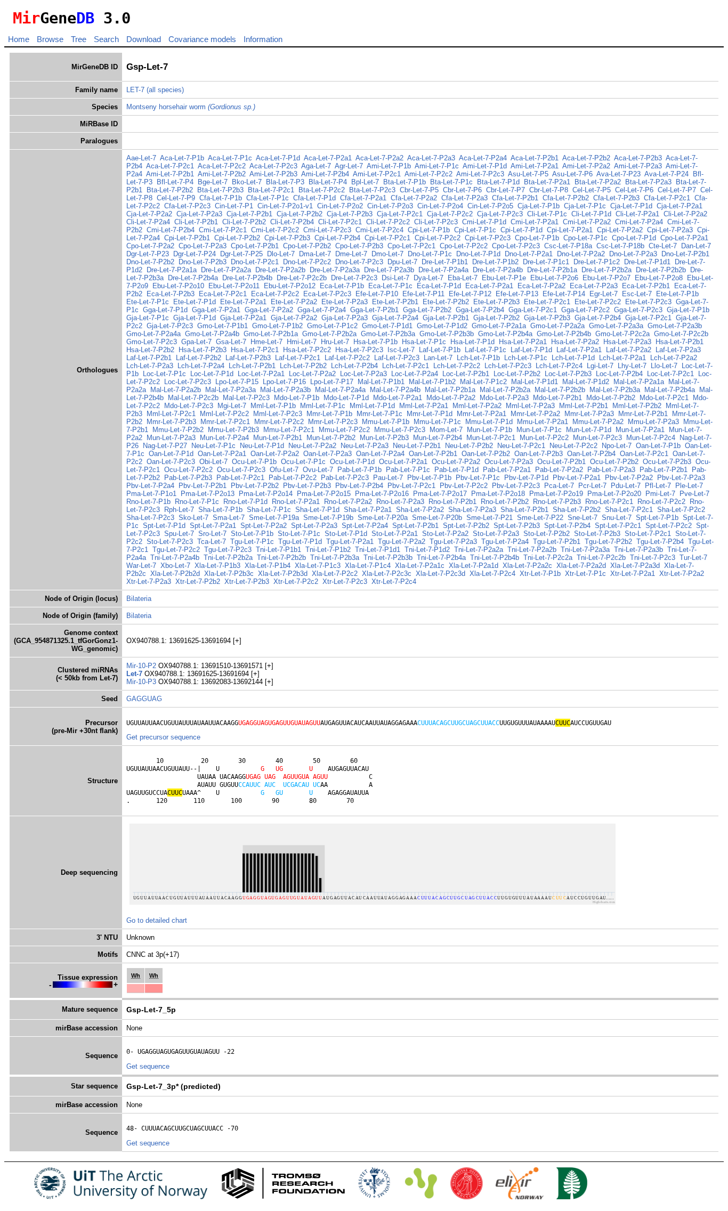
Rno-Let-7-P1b (148, 502)
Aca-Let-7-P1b (182, 158)
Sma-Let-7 (229, 518)
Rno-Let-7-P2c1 (609, 502)
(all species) (165, 90)
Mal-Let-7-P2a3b (285, 390)
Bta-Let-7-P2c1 (271, 190)
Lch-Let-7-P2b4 (354, 366)
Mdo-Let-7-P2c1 (664, 398)
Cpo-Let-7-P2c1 (411, 246)
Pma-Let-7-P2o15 (324, 494)
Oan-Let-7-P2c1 (644, 454)
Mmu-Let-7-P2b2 (178, 430)
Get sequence (147, 1066)
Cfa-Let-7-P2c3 (187, 206)
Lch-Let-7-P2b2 (303, 366)
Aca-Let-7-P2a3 (431, 158)
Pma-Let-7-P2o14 (266, 494)
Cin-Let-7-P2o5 (490, 206)
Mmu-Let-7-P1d (489, 422)
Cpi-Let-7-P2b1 (187, 238)
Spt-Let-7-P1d (164, 526)
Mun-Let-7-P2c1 (490, 438)
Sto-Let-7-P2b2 (546, 534)
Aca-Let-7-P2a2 (379, 158)
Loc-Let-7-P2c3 (187, 382)
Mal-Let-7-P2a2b (175, 390)
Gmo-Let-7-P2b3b (446, 334)
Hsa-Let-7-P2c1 (255, 350)
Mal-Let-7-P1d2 (585, 382)
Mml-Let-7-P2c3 (277, 414)
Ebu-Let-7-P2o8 (659, 278)
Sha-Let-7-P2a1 (368, 510)
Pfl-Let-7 (658, 486)
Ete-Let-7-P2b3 (496, 302)
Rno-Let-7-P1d (245, 502)
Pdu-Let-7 (626, 486)
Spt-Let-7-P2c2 (668, 526)
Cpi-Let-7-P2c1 (387, 238)
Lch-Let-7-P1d (573, 358)
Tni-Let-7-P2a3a (585, 550)
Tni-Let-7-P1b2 (328, 550)
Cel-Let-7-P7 (677, 190)
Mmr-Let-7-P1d (429, 414)
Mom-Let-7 (446, 430)
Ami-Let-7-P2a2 (586, 166)
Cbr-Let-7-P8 (548, 190)
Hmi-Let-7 (302, 342)
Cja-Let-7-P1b (538, 206)
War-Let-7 (141, 566)
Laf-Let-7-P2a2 (628, 350)
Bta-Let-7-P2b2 (170, 190)
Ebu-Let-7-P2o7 (606, 278)
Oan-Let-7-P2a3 (327, 454)
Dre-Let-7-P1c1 (546, 262)
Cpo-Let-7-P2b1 (255, 246)
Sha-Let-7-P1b (220, 510)
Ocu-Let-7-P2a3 (508, 462)
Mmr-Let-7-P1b (329, 414)
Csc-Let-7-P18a (568, 246)
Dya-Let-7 (428, 278)
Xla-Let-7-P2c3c (386, 574)
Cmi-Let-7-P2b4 (171, 230)
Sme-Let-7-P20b (437, 518)
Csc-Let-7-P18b (620, 246)
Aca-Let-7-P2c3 (273, 166)
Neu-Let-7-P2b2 (469, 446)
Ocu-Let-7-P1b (254, 462)
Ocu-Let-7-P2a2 (456, 462)
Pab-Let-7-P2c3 (345, 478)
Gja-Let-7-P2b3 (547, 318)
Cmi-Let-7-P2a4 (639, 222)
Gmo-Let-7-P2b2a (329, 334)
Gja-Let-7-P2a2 (294, 318)
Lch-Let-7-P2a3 (149, 366)
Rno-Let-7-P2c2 (661, 502)
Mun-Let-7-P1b (489, 430)
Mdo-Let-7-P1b (296, 398)
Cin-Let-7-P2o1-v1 (285, 206)
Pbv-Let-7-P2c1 (411, 486)
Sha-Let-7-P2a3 (472, 510)
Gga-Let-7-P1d (165, 310)
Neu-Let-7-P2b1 (417, 446)
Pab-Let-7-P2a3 (611, 470)
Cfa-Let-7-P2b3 (616, 198)
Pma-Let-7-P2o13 (207, 494)
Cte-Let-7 (663, 246)
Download (143, 39)
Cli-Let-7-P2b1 (196, 222)
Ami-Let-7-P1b (389, 166)
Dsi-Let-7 (395, 278)
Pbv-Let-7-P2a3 (681, 478)
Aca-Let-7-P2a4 (483, 158)
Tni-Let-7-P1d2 (427, 550)
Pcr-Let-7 (592, 486)
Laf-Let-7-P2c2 (347, 358)
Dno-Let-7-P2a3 (633, 254)
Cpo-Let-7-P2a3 (203, 246)
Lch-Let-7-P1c (525, 358)
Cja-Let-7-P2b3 (350, 214)
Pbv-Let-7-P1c (478, 478)
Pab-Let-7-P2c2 (293, 478)
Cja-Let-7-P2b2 (299, 214)
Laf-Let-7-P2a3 (678, 350)
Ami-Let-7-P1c (437, 166)
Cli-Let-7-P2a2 (685, 214)
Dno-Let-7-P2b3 (203, 262)
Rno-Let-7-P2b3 (557, 502)
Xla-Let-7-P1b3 (217, 566)
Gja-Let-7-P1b (688, 310)
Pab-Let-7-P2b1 (663, 470)
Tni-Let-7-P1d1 (377, 550)
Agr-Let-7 (349, 166)
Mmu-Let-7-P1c (437, 422)
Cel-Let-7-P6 (634, 190)
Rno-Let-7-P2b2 (505, 502)
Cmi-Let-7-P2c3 (327, 230)
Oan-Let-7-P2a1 (222, 454)
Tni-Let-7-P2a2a (478, 550)
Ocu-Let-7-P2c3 (241, 470)
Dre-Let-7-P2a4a (443, 270)
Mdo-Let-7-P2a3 (504, 398)
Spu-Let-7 (179, 534)
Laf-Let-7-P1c (485, 350)
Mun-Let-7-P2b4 (437, 438)
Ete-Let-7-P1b (677, 294)
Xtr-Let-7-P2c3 (344, 582)
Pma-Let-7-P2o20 (614, 494)
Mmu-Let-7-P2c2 (344, 430)
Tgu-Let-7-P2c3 (228, 550)
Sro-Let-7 (212, 534)
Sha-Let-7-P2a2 (420, 510)
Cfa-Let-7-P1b (220, 198)
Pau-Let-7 (388, 478)
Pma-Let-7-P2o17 (440, 494)
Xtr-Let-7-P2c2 (295, 582)
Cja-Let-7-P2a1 (679, 206)
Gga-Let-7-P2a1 (216, 310)
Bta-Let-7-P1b (404, 182)
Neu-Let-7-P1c (213, 446)
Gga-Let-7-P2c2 (585, 310)
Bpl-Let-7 (365, 182)
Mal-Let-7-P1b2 (432, 382)
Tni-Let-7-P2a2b (531, 550)
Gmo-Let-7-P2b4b (564, 334)
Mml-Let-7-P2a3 (530, 406)
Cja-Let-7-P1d (631, 206)
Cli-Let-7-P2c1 (340, 222)
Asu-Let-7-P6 (572, 174)
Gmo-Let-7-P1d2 (442, 326)
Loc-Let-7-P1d (211, 374)
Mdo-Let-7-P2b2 (610, 398)
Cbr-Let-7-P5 (419, 190)
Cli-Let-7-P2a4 (148, 222)
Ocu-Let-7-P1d (352, 462)
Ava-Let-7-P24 (666, 174)
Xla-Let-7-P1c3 (318, 566)
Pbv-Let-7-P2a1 (577, 478)
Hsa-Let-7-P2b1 (679, 342)
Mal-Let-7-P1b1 (381, 382)
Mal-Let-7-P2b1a (450, 390)
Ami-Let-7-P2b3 (273, 174)
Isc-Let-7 (401, 350)
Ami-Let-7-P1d (485, 166)
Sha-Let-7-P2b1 (524, 510)
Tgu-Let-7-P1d (300, 542)
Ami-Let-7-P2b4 (325, 174)
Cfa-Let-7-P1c (267, 198)
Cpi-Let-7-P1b (429, 230)
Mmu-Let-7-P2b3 (233, 430)
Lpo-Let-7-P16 (284, 382)
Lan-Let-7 (438, 358)
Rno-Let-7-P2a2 (348, 502)
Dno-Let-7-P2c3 (359, 262)
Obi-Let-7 (213, 462)
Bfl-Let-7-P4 (175, 182)
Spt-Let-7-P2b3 (517, 526)
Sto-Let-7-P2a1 (394, 534)
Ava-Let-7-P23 (618, 174)
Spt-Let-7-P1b (657, 518)
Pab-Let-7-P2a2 (559, 470)
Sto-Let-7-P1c (299, 534)
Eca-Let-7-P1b (342, 286)
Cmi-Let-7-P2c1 (223, 230)
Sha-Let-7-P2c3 (150, 518)
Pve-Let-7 (694, 494)
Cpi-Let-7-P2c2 (437, 238)
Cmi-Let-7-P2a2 (587, 222)
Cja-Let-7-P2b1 (249, 214)
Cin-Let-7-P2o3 (390, 206)
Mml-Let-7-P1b (273, 406)
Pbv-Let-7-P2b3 (307, 486)
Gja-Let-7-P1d (194, 318)
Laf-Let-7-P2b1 (149, 358)
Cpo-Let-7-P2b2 (307, 246)
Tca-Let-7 (211, 542)
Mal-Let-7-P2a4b (395, 390)
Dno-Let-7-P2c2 (307, 262)
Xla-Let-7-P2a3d (635, 566)
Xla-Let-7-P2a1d (473, 566)
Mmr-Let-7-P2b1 (643, 414)
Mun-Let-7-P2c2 (544, 438)
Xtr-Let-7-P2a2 (681, 574)
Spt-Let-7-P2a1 (213, 526)
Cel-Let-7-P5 (591, 190)
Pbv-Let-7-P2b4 (359, 486)
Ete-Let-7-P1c (147, 302)
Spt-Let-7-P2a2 (263, 526)
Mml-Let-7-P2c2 (224, 414)
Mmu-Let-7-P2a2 (598, 422)
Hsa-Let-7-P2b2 (150, 350)
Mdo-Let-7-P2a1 (397, 398)
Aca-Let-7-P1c (230, 158)
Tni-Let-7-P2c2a (547, 558)
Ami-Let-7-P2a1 (535, 166)
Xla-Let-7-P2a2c (527, 566)
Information (263, 39)
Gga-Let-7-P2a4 (321, 310)
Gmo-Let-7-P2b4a (505, 334)
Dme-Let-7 (351, 254)
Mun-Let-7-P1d (588, 430)
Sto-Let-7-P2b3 (597, 534)
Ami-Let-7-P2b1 (170, 174)
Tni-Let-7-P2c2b (601, 558)
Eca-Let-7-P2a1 (489, 286)
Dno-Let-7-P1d (478, 254)
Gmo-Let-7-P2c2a (622, 334)
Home (18, 39)
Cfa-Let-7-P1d (314, 198)
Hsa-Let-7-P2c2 (307, 350)
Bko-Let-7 (247, 182)
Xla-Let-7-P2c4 (492, 574)
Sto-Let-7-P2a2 (445, 534)
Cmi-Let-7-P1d (484, 222)
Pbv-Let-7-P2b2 (255, 486)
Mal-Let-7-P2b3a (614, 390)
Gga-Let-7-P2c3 (638, 310)
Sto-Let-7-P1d (346, 534)
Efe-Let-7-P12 (470, 294)
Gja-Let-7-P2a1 (243, 318)
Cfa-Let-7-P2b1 (515, 198)
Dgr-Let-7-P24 (194, 254)
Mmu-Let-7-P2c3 (399, 430)
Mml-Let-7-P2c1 (171, 414)
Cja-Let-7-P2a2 (149, 214)
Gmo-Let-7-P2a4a (153, 334)
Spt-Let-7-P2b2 (466, 526)
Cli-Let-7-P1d (591, 214)
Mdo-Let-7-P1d (346, 398)
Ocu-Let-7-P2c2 (188, 470)
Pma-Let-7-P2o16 (382, 494)
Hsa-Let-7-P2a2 (575, 342)
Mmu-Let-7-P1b (385, 422)
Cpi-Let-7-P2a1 (570, 230)
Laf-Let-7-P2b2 (198, 358)
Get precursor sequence (163, 737)
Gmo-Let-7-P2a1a (499, 326)
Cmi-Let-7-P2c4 (379, 230)
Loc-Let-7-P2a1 (261, 374)
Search (106, 39)
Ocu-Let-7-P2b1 (561, 462)
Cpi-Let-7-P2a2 (620, 230)
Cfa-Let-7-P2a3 (464, 198)
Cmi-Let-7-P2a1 (535, 222)
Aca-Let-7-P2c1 (170, 166)
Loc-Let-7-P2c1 (670, 374)
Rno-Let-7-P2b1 (452, 502)
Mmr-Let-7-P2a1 (481, 414)
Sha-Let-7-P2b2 (577, 510)
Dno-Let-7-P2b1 (685, 254)
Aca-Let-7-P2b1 (535, 158)
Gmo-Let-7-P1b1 (222, 326)
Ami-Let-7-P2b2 (222, 174)
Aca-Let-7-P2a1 (328, 158)
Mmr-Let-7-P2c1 (225, 422)
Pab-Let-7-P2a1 (507, 470)
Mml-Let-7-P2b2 (636, 406)
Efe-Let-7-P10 (376, 294)
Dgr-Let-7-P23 (147, 254)
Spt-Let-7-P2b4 (567, 526)
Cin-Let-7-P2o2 (340, 206)
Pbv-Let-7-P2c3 (516, 486)
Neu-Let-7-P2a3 (365, 446)
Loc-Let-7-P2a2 (312, 374)
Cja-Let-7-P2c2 (450, 214)
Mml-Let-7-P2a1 (423, 406)
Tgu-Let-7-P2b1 (556, 542)
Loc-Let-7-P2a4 (414, 374)
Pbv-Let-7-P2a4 (150, 486)
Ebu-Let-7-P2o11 (234, 286)
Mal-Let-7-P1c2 (483, 382)
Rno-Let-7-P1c (197, 502)
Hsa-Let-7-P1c (424, 342)
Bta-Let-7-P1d (498, 182)
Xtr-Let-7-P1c (585, 574)
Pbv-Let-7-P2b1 (203, 486)
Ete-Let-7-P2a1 (243, 302)
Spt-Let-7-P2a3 (314, 526)
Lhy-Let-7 (632, 366)
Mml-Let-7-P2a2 (476, 406)
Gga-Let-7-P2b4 (480, 310)
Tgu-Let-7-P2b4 (660, 542)
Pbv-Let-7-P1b (429, 478)
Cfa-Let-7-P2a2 (414, 198)
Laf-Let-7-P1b (439, 350)
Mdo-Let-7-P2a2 (450, 398)
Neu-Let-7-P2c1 (521, 446)
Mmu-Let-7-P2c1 (288, 430)
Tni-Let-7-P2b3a (334, 558)
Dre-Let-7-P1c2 (596, 262)
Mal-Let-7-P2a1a (638, 382)
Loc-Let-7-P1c (164, 374)
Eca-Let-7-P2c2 (275, 294)
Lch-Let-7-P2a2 (673, 358)
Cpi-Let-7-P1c (475, 230)
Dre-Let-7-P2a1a (172, 270)
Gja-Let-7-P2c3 (170, 326)
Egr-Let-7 (603, 294)
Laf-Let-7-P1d (531, 350)
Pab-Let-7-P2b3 (188, 478)
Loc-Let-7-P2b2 (517, 374)
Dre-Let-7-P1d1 (647, 262)
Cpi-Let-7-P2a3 (670, 230)
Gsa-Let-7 (231, 342)
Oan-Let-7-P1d (171, 454)
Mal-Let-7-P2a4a (340, 390)
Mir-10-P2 (142, 666)
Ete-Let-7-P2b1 (395, 302)
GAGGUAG (144, 699)
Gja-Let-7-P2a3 (344, 318)
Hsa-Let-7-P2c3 (359, 350)
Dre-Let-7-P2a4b (498, 270)
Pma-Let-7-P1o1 (151, 494)
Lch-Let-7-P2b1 (252, 366)
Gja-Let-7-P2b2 (496, 318)
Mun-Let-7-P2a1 (640, 430)
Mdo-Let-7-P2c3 (188, 406)
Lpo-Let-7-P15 (236, 382)
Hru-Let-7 (335, 342)
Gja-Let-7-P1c (147, 318)
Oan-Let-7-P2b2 (486, 454)
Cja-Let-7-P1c (585, 206)
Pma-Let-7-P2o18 (498, 494)
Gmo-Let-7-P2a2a (557, 326)
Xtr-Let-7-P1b (540, 574)
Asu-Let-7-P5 (528, 174)
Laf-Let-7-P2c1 (297, 358)
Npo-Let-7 (617, 446)
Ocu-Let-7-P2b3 (667, 462)
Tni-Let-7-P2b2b (281, 558)
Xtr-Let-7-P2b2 (197, 582)
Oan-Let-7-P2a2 (274, 454)
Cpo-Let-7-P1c (585, 238)
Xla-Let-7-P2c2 (335, 574)
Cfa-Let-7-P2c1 (667, 198)
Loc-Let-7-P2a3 (363, 374)
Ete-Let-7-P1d (194, 302)
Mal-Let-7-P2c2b (193, 398)
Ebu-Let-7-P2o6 (554, 278)
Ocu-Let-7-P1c (303, 462)
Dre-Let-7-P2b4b (247, 278)
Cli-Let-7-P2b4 (292, 222)
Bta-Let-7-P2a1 (547, 182)
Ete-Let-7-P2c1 (547, 302)
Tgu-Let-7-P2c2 (176, 550)
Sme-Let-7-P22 (540, 518)
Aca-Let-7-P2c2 (222, 166)
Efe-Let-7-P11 (423, 294)
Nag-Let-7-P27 (165, 446)
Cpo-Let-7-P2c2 (464, 246)
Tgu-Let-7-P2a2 (401, 542)
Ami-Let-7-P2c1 (377, 174)
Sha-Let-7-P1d (317, 510)
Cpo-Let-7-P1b (537, 238)
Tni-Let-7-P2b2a (228, 558)
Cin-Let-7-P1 (234, 206)
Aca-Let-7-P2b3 (638, 158)
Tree (78, 39)
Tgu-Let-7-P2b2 (608, 542)
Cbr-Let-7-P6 (462, 190)
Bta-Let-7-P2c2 (321, 190)
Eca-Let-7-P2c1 (223, 294)
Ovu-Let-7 (318, 470)
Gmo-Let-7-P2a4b (212, 334)
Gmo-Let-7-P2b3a (388, 334)
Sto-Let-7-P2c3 (170, 542)
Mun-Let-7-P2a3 (171, 438)
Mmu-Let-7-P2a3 (653, 422)
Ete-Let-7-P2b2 (446, 302)
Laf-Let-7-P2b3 (248, 358)
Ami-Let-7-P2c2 (428, 174)
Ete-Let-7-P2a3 (344, 302)
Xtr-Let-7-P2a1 (632, 574)
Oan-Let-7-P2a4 (380, 454)
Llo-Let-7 (664, 366)
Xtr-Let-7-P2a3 (148, 582)
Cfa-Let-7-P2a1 (363, 198)
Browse (50, 39)
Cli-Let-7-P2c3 (436, 222)
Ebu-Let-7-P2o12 (290, 286)
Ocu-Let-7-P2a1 (403, 462)
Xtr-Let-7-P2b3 (246, 582)
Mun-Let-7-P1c (539, 430)
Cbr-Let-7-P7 (505, 190)
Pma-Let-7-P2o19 (556, 494)
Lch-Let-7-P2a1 (622, 358)
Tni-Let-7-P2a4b (174, 558)
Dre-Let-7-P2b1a (552, 270)
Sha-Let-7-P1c (269, 510)
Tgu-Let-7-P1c (252, 542)
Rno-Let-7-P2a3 (400, 502)
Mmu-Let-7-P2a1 (542, 422)
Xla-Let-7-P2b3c (229, 574)
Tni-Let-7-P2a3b (638, 550)
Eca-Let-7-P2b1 (646, 286)
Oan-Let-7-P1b (658, 446)
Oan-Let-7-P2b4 (591, 454)
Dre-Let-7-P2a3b (389, 270)
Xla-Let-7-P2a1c (419, 566)
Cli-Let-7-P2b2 (244, 222)
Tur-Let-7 (693, 558)
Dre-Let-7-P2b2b (661, 270)
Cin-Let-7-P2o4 (440, 206)
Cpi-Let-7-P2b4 (337, 238)
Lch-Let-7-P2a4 (200, 366)
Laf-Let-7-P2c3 (396, 358)
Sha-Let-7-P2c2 (681, 510)
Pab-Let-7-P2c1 (240, 478)
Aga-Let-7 (316, 166)
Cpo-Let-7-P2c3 (516, 246)
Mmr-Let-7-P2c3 (333, 422)
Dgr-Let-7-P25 (241, 254)
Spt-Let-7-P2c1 (618, 526)
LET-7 (135, 90)
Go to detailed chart (156, 920)
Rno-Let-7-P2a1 (296, 502)
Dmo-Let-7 (387, 254)
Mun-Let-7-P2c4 (650, 438)
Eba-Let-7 (463, 278)
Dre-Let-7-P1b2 (495, 262)
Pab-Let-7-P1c (408, 470)
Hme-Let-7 (266, 342)
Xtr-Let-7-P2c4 (393, 582)
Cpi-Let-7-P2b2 (237, 238)
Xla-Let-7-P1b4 (267, 566)
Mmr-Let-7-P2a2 (535, 414)
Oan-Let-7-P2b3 (538, 454)
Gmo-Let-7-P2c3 (151, 342)
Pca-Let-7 (559, 486)
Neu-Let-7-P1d (262, 446)
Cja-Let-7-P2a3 (199, 214)
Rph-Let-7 (179, 510)
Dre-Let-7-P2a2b (280, 270)
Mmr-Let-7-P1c (379, 414)
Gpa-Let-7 (196, 342)
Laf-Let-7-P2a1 (579, 350)
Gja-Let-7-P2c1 (648, 318)
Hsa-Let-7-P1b (375, 342)
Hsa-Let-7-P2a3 (627, 342)
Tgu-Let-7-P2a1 (350, 542)
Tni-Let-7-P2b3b (387, 558)
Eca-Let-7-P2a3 (594, 286)
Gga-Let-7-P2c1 (532, 310)
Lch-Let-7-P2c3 (507, 366)
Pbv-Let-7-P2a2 (629, 478)
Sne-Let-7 (582, 518)
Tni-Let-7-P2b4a (441, 558)
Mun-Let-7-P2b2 (330, 438)
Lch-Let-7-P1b (478, 358)
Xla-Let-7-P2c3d (440, 574)
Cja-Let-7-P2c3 (500, 214)
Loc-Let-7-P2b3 (568, 374)
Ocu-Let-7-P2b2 (614, 462)
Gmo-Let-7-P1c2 (332, 326)
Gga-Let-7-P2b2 (427, 310)
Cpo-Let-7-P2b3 (359, 246)
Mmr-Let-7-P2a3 (589, 414)
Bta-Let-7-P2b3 (220, 190)
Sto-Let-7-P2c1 (648, 534)
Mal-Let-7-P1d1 (534, 382)
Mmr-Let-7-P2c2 (279, 422)
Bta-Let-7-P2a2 (598, 182)
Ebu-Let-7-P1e (504, 278)
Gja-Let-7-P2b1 (446, 318)
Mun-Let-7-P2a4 (224, 438)
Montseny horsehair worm (190, 107)
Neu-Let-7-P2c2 (573, 446)
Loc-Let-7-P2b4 (619, 374)
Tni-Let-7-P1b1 (278, 550)
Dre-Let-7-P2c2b (302, 278)
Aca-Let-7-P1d (278, 158)
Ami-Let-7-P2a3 (638, 166)
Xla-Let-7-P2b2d (175, 574)
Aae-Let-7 (141, 158)
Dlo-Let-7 (281, 254)
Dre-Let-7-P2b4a (193, 278)
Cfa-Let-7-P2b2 (566, 198)
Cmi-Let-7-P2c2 (275, 230)
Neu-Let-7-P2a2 (312, 446)
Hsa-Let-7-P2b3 (203, 350)
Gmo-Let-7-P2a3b (675, 326)
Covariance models (202, 39)
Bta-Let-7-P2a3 (648, 182)
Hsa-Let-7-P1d (472, 342)
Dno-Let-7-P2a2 (581, 254)
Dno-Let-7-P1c (430, 254)
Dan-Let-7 (696, 246)
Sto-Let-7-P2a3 (496, 534)
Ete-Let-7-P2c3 (648, 302)
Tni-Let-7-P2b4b (494, 558)
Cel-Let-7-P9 (176, 198)
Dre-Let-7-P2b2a (606, 270)
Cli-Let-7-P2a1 (637, 214)
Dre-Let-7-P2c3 (354, 278)
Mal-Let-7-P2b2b (560, 390)
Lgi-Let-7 (600, 366)
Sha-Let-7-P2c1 (629, 510)
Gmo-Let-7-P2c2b (681, 334)
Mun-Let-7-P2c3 (597, 438)
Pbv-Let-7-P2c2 (464, 486)
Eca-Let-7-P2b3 (171, 294)
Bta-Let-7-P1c (451, 182)
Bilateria (138, 599)
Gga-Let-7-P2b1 (374, 310)
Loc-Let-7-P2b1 (465, 374)
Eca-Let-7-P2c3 (327, 294)
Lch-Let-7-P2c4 (559, 366)
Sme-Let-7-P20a (383, 518)
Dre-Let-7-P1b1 (445, 262)
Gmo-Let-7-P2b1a (271, 334)
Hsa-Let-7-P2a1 (523, 342)
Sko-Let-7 (193, 518)
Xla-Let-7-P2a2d (581, 566)
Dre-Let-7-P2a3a (335, 270)
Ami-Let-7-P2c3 (480, 174)
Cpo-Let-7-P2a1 (684, 238)
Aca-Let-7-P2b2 (586, 158)
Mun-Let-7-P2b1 (277, 438)
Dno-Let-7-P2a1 (529, 254)
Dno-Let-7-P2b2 (150, 262)
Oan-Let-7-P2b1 (433, 454)
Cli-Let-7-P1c (547, 214)
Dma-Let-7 (315, 254)
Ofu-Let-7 (284, 470)
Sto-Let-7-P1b (252, 534)
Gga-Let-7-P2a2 (269, 310)
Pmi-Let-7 (660, 494)
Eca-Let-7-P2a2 (541, 286)
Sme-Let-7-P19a (274, 518)
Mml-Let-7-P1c (322, 406)
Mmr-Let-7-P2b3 (171, 422)
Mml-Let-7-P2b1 (583, 406)
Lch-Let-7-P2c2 (456, 366)
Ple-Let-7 (689, 486)
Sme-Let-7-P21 (489, 518)
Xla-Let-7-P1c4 (368, 566)
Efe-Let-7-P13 (517, 294)
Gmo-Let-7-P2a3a (616, 326)
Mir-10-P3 (142, 682)
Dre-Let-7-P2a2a (226, 270)
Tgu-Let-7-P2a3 (453, 542)
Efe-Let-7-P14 (564, 294)
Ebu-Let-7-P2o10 (178, 286)
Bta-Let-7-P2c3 (372, 190)
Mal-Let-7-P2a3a (230, 390)
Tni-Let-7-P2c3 (652, 558)
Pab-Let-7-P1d (456, 470)
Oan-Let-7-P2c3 (171, 462)
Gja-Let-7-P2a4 (395, 318)
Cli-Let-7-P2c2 (388, 222)
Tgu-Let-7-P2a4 (505, 542)
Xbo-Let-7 (175, 566)
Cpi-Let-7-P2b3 (287, 238)
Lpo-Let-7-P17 (331, 382)
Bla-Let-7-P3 (285, 182)
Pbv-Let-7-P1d (526, 478)
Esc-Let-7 (637, 294)
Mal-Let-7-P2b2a (505, 390)
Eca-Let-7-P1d (439, 286)
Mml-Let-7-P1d (372, 406)
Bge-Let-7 (213, 182)
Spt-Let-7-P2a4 (365, 526)
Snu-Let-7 (617, 518)
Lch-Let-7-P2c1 (405, 366)
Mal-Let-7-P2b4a (669, 390)
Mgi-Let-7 (231, 406)
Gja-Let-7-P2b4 (598, 318)
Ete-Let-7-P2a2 (294, 302)
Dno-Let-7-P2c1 (255, 262)
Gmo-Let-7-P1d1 (387, 326)
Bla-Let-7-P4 (328, 182)
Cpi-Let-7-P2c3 (488, 238)
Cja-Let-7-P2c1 (400, 214)
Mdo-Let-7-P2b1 (557, 398)
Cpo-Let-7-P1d (634, 238)
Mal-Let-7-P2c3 (246, 398)
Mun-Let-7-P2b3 (384, 438)
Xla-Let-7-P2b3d (283, 574)
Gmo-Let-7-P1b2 (277, 326)
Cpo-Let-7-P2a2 (150, 246)
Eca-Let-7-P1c (390, 286)
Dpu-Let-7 (402, 262)
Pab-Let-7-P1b (359, 470)
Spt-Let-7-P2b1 (415, 526)
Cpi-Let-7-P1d (521, 230)
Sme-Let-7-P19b (328, 518)
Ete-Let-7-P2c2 (598, 302)
